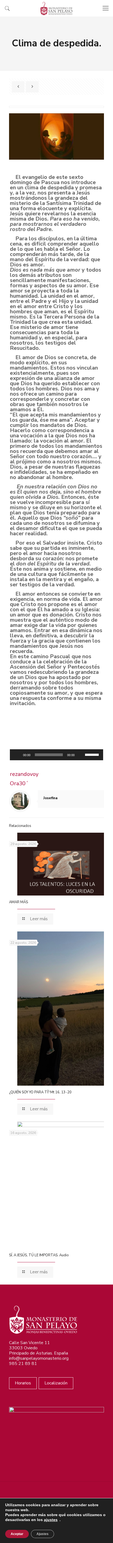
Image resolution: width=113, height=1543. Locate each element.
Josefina (50, 798)
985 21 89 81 (23, 1364)
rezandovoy (24, 774)
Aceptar (17, 1534)
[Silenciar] (80, 755)
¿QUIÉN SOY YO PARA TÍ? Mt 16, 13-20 (40, 1092)
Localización (55, 1383)
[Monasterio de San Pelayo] (56, 8)
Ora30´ (19, 783)
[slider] (92, 754)
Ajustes (42, 1534)
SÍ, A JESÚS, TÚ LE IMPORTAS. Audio (39, 1255)
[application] (56, 754)
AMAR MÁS (18, 902)
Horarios (23, 1383)
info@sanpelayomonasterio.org (39, 1358)
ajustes (51, 1519)
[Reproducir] (17, 755)
